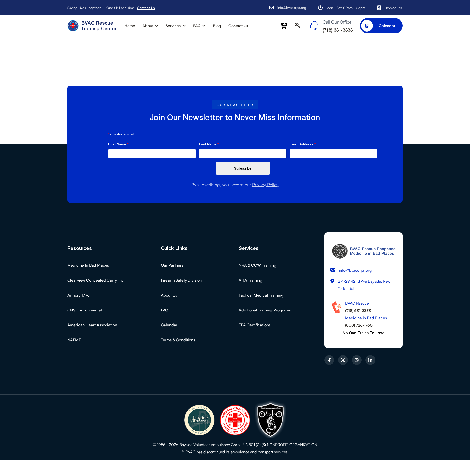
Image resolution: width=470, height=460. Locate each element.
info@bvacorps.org (291, 7)
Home (129, 25)
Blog (217, 25)
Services (173, 25)
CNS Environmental (84, 310)
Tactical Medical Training (261, 295)
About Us (169, 295)
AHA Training (250, 280)
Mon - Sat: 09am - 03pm (345, 8)
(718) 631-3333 (358, 310)
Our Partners (172, 265)
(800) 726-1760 (359, 325)
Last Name (209, 144)
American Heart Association (92, 325)
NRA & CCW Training (257, 265)
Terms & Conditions (178, 339)
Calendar (386, 25)
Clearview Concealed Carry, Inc (95, 280)
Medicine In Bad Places (88, 265)
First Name (118, 144)
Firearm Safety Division (181, 280)
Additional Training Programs (265, 310)
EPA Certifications (254, 325)
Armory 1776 (78, 295)
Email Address (303, 144)
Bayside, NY (394, 8)
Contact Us (146, 8)
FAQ (196, 25)
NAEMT (74, 339)
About (147, 25)
